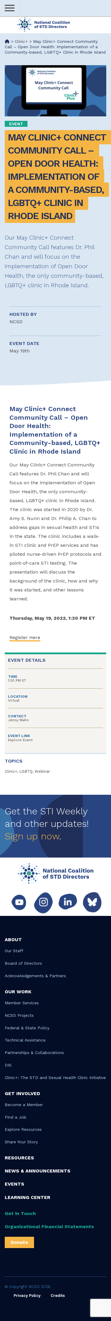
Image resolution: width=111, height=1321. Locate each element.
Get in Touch (20, 1213)
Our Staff (14, 950)
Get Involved (22, 1093)
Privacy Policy (27, 1295)
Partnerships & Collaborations (34, 1052)
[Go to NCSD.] (7, 41)
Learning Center (27, 1197)
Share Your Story (21, 1141)
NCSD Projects (19, 1015)
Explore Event (20, 740)
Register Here (24, 637)
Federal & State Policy (27, 1027)
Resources (19, 1158)
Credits (58, 1295)
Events (14, 1184)
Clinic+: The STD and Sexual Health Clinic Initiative (55, 1077)
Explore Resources (23, 1129)
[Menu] (10, 8)
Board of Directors (23, 963)
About (13, 939)
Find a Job (15, 1117)
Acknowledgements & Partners (35, 975)
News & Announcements (37, 1171)
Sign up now (32, 836)
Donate (19, 1242)
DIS (8, 1065)
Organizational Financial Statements (49, 1226)
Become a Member (24, 1104)
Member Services (22, 1002)
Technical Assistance (25, 1040)
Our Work (18, 991)
